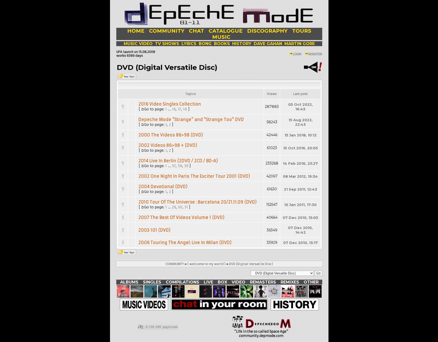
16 (174, 109)
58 (180, 166)
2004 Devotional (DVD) (163, 186)
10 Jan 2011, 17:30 (300, 205)
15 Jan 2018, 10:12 (300, 135)
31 (186, 207)
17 (179, 109)
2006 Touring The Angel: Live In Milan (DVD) (185, 242)
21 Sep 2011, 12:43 (300, 189)
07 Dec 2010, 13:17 (300, 242)
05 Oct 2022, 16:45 (300, 106)
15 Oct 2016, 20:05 (300, 148)
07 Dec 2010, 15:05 (300, 217)
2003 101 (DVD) (154, 230)
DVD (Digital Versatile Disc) (251, 264)
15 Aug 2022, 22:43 (300, 122)
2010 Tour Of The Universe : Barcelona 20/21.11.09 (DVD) (197, 202)
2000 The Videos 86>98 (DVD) (170, 134)
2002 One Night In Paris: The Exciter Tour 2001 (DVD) (194, 176)
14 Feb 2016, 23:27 (300, 163)
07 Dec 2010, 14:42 (300, 230)
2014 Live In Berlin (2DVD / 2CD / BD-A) (178, 160)
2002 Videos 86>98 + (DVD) (167, 145)
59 (186, 166)
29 (174, 207)
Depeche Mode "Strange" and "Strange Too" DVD (191, 119)
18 (185, 109)
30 (180, 207)
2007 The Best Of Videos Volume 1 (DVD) (181, 217)
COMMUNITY (175, 264)
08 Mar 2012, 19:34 (300, 176)
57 (174, 166)
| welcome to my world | (206, 264)
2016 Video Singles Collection (169, 104)
